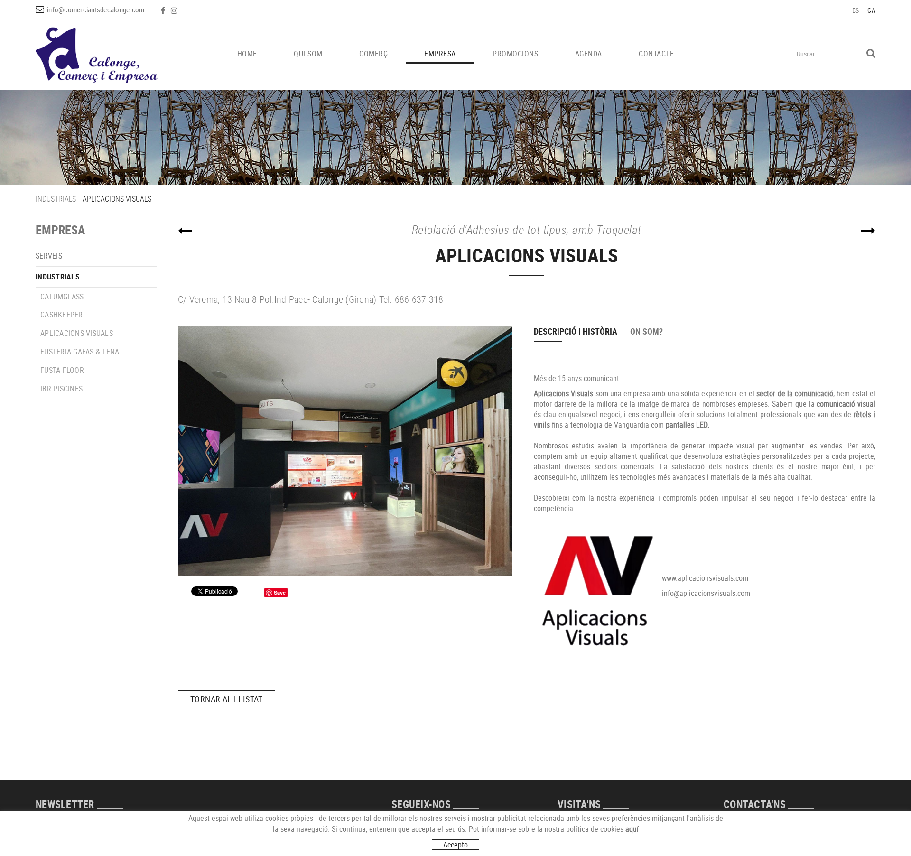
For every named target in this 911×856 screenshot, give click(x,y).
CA (871, 10)
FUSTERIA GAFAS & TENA (79, 351)
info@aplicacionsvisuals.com (706, 593)
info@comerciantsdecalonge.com (95, 9)
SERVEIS (49, 256)
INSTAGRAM (175, 10)
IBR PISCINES (61, 388)
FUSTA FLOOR (62, 370)
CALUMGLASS (62, 296)
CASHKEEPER (61, 314)
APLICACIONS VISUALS (76, 333)
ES (855, 10)
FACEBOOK (164, 10)
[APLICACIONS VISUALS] (345, 451)
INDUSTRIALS (56, 199)
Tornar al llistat (226, 699)
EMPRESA (60, 230)
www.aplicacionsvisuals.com (705, 578)
